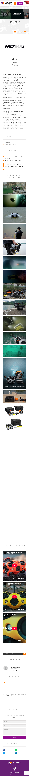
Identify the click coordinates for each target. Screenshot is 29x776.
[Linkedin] (15, 31)
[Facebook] (18, 31)
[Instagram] (22, 31)
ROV (15, 27)
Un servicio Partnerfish (14, 772)
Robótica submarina (7, 27)
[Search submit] (24, 654)
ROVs (18, 27)
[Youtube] (25, 31)
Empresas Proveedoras (8, 26)
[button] (15, 3)
